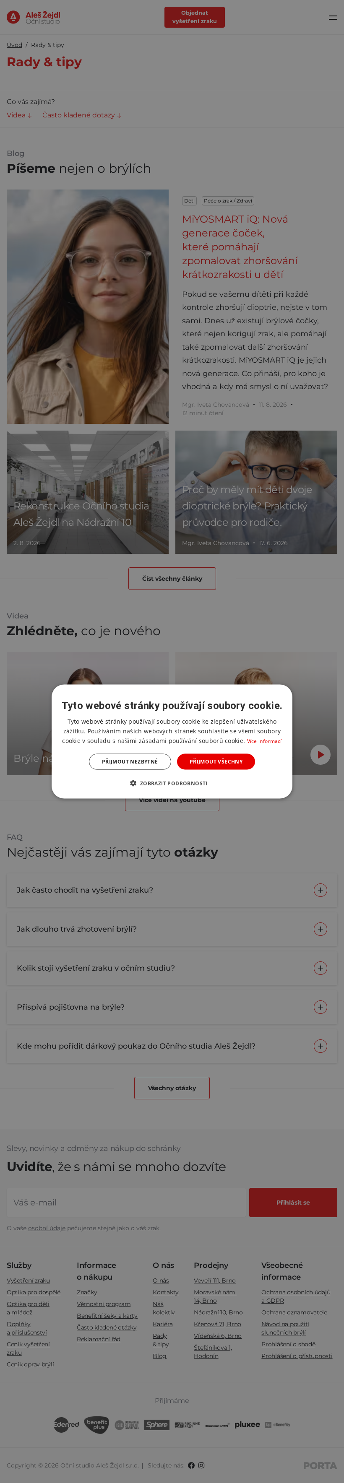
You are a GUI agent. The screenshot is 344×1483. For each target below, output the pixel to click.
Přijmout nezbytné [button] (130, 761)
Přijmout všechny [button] (216, 761)
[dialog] (172, 741)
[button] (171, 783)
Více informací (264, 740)
